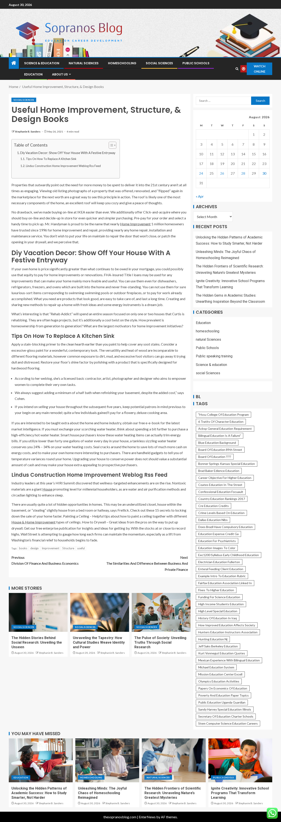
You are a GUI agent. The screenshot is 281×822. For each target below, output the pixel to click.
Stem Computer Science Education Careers (228, 723)
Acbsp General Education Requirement (225, 428)
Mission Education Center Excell (220, 674)
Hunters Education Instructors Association (228, 632)
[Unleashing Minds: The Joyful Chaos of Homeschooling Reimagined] (107, 760)
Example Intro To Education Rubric (222, 576)
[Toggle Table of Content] (110, 145)
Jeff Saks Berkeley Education (218, 646)
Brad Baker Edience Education (218, 471)
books (23, 548)
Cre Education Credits (213, 506)
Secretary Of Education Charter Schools (225, 716)
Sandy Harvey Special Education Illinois (224, 709)
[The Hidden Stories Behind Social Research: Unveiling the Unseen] (38, 612)
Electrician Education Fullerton (219, 562)
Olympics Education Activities (218, 681)
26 (222, 173)
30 (264, 173)
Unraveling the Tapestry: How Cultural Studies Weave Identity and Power (99, 642)
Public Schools (195, 63)
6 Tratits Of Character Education (220, 421)
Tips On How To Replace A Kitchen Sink (51, 159)
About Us (60, 74)
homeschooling (122, 63)
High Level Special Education (217, 611)
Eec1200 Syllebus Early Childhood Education (228, 555)
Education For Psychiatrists (217, 541)
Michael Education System (216, 667)
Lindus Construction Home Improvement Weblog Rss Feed (63, 166)
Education (33, 74)
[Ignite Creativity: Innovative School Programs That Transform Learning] (240, 760)
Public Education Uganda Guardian (221, 702)
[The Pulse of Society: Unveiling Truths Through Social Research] (161, 612)
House (47, 489)
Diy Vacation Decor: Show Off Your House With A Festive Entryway (67, 153)
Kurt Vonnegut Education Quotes (221, 653)
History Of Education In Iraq (217, 618)
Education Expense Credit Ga (218, 534)
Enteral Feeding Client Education (220, 569)
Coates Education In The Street (220, 485)
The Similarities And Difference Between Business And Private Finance (147, 563)
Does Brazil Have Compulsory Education (225, 527)
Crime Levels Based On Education (221, 513)
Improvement (50, 548)
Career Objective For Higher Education (224, 478)
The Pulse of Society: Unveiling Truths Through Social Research (160, 642)
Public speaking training (214, 356)
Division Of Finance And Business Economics (45, 560)
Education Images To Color (216, 548)
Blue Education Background (217, 442)
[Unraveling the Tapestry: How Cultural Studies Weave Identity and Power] (99, 612)
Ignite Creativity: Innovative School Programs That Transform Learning (240, 793)
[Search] (236, 68)
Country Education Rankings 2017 (221, 499)
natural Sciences (84, 63)
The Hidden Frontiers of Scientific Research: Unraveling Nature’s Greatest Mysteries (172, 793)
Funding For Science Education (219, 597)
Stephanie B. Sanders (28, 131)
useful (81, 548)
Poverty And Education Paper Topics (223, 695)
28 (243, 173)
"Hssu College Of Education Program (223, 414)
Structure (68, 548)
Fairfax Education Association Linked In (225, 583)
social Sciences (159, 63)
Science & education (41, 63)
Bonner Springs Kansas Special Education (226, 464)
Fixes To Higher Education (216, 590)
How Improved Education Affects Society (226, 625)
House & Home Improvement (33, 522)
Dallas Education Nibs (213, 520)
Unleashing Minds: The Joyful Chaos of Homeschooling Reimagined (102, 793)
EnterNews (147, 817)
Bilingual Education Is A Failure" (219, 435)
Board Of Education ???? (214, 456)
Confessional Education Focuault (220, 492)
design (34, 548)
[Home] (13, 63)
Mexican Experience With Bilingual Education (229, 660)
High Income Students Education (221, 604)
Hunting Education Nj (212, 639)
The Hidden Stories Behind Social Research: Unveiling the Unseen (36, 642)
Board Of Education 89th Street (220, 449)
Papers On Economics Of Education (222, 688)
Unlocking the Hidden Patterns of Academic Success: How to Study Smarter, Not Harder (39, 793)
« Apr (200, 196)
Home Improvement (135, 224)
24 (201, 173)
